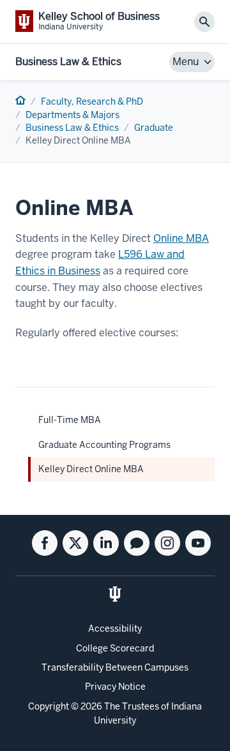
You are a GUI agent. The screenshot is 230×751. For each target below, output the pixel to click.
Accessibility (115, 628)
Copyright (48, 706)
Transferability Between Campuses (115, 667)
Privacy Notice (115, 686)
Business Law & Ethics (68, 61)
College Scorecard (115, 648)
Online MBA (181, 238)
